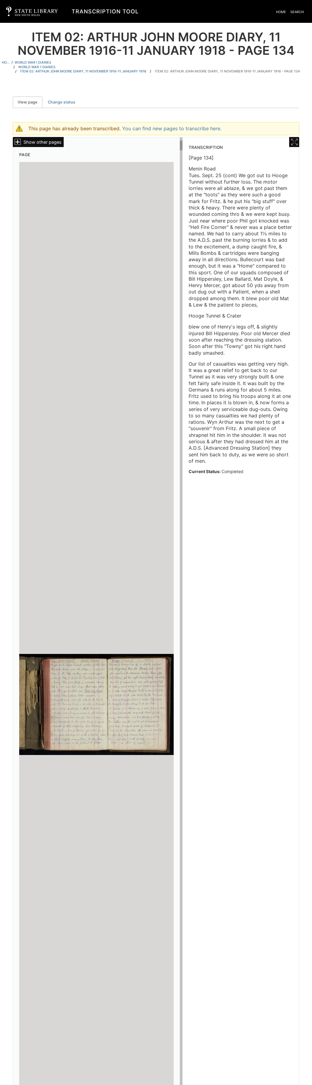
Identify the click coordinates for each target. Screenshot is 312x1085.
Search (297, 12)
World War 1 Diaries (36, 67)
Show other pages (42, 142)
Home (281, 12)
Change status (61, 102)
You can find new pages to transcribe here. (172, 128)
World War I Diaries (33, 62)
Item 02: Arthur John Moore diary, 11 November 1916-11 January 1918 (83, 71)
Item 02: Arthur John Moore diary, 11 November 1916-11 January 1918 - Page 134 (227, 71)
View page (30, 102)
